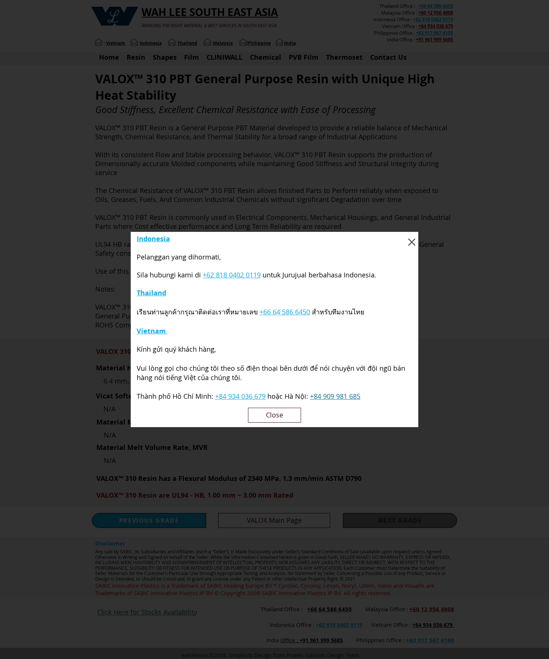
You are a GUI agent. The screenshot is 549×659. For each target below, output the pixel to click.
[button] (411, 242)
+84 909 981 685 (335, 396)
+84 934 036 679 (240, 396)
